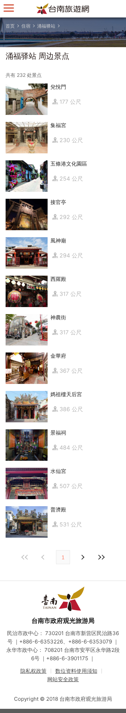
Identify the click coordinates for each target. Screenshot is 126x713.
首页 (10, 26)
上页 (82, 557)
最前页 (25, 557)
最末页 (101, 557)
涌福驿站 (46, 26)
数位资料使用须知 (76, 671)
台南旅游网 (63, 8)
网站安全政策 (63, 679)
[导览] (9, 8)
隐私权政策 (33, 671)
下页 (44, 557)
